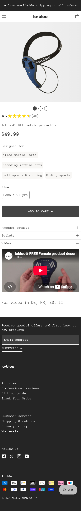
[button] (77, 16)
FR (42, 302)
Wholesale (10, 431)
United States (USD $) (18, 498)
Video (6, 243)
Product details (16, 227)
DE (33, 302)
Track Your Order (17, 398)
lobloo (9, 476)
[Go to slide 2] (40, 108)
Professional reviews (20, 388)
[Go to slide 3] (46, 108)
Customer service (17, 416)
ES (52, 302)
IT (61, 302)
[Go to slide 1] (35, 108)
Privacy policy (15, 426)
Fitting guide (14, 393)
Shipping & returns (18, 421)
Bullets (8, 235)
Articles (9, 383)
